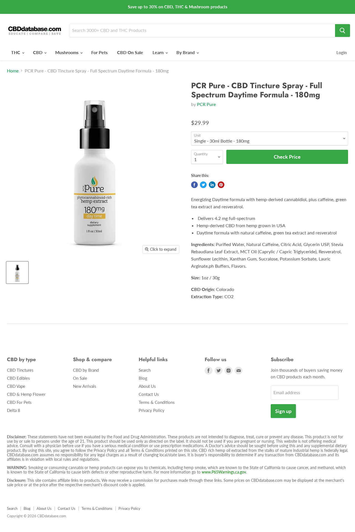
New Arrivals (84, 386)
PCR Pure (206, 104)
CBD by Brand (86, 370)
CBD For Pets (19, 402)
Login (341, 52)
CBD (38, 52)
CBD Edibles (18, 378)
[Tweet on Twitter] (203, 184)
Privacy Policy (151, 410)
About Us (147, 386)
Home (13, 70)
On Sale (80, 378)
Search (145, 370)
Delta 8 (13, 410)
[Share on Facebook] (194, 184)
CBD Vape (16, 386)
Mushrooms (67, 52)
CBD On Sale (130, 52)
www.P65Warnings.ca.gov (224, 472)
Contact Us (149, 394)
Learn (159, 52)
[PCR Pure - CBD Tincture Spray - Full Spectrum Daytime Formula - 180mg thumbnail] (17, 272)
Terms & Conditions (157, 402)
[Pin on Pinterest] (221, 184)
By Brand (186, 52)
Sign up (283, 411)
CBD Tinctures (20, 370)
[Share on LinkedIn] (212, 184)
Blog (143, 378)
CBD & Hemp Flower (26, 394)
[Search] (342, 30)
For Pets (99, 52)
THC (16, 52)
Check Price (177, 521)
